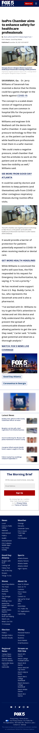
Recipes (4, 573)
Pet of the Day (7, 570)
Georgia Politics (7, 635)
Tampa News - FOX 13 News (7, 655)
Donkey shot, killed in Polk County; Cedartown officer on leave (13, 419)
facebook (15, 707)
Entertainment (7, 541)
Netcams (21, 526)
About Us (22, 581)
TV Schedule (6, 624)
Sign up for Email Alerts (24, 600)
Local (4, 523)
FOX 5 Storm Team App (22, 532)
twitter (19, 707)
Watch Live (28, 3)
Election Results (7, 638)
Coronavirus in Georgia (14, 383)
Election (6, 629)
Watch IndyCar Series (23, 673)
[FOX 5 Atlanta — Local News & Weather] (8, 3)
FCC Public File (23, 609)
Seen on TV (22, 587)
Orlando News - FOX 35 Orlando (7, 660)
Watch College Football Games (23, 660)
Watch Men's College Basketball (22, 678)
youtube (11, 707)
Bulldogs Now (7, 601)
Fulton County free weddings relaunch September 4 (12, 458)
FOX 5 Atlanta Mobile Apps (6, 544)
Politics (4, 536)
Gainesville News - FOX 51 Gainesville (8, 665)
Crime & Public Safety (7, 527)
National (5, 530)
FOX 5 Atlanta (6, 39)
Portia (4, 594)
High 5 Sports (22, 569)
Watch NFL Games (22, 655)
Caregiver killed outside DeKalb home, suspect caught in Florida (13, 448)
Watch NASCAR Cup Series (23, 669)
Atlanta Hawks (23, 563)
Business (21, 638)
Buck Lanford (8, 37)
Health (4, 538)
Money (21, 629)
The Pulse (5, 587)
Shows (5, 581)
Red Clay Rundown (5, 590)
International (6, 533)
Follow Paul (6, 568)
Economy (21, 635)
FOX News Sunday (5, 549)
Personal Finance (24, 633)
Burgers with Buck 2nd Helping (8, 615)
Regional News (6, 649)
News (4, 520)
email (27, 707)
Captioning (21, 614)
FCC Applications (23, 611)
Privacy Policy (22, 503)
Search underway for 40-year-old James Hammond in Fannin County (13, 438)
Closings (21, 523)
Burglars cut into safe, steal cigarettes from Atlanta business (13, 429)
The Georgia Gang (6, 597)
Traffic (20, 536)
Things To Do (6, 576)
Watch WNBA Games (22, 690)
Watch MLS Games (22, 695)
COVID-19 (22, 95)
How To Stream (23, 584)
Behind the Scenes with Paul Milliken (8, 605)
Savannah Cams (23, 528)
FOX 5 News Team (22, 593)
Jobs (19, 603)
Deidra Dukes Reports (6, 611)
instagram (23, 707)
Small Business (23, 643)
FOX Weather (22, 538)
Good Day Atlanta (16, 39)
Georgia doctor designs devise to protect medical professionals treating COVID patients (19, 69)
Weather (22, 520)
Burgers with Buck (6, 562)
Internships (21, 606)
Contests (21, 589)
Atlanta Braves (23, 558)
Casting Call (6, 565)
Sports (21, 555)
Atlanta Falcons (23, 561)
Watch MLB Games (22, 664)
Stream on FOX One (23, 649)
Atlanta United (23, 566)
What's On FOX (7, 621)
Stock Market (22, 640)
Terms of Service (21, 505)
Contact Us (22, 596)
